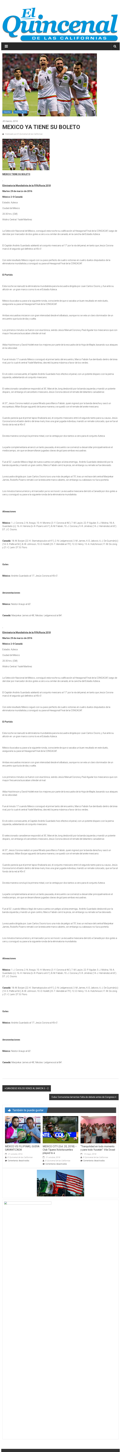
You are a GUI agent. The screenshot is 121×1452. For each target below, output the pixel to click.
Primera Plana (20, 112)
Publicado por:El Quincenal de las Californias (23, 134)
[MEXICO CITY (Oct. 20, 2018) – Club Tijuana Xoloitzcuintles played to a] (60, 1129)
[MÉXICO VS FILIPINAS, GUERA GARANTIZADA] (22, 1129)
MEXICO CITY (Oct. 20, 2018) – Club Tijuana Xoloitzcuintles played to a (60, 1150)
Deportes (7, 112)
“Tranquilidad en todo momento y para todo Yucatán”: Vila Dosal (98, 1148)
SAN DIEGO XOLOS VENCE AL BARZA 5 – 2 (27, 1088)
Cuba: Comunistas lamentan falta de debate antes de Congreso (83, 1097)
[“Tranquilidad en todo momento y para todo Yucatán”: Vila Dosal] (98, 1129)
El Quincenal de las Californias (19, 1157)
